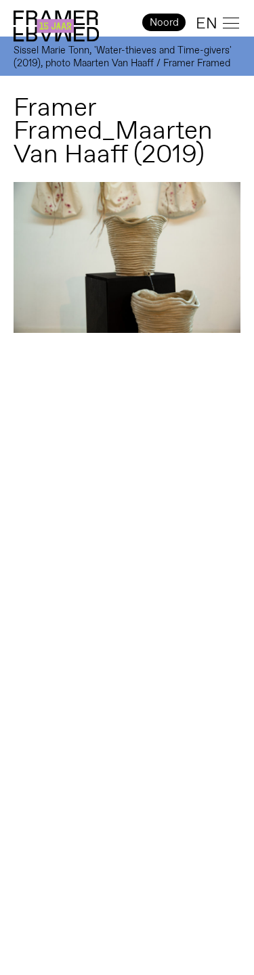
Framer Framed (56, 26)
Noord (164, 22)
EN (206, 23)
